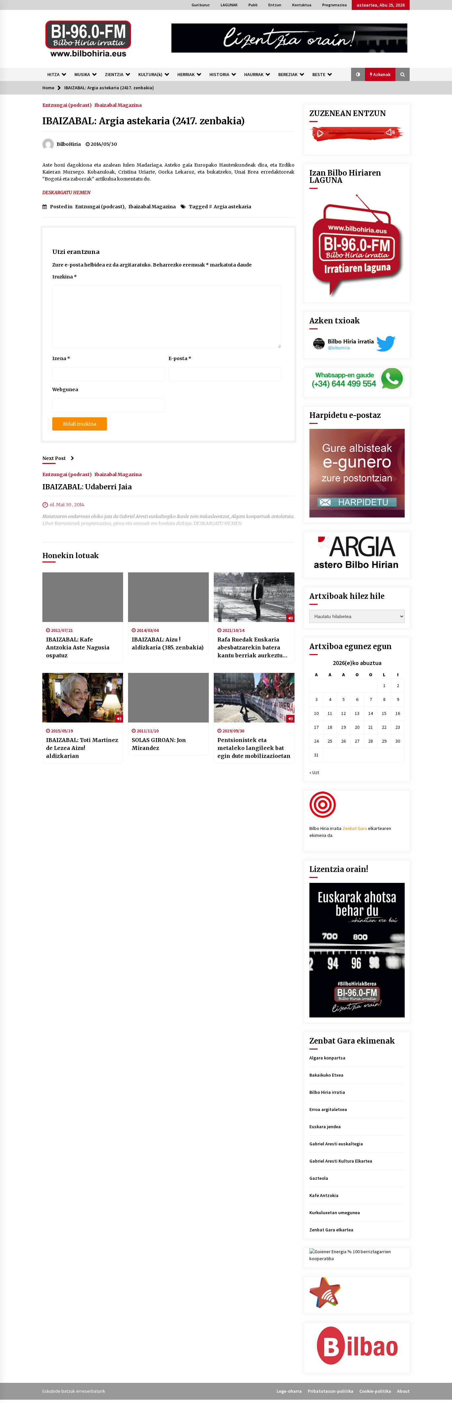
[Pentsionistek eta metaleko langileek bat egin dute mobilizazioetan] (254, 697)
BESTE (318, 74)
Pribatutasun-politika (330, 1391)
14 (370, 713)
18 (330, 727)
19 (343, 727)
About (403, 1391)
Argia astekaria (232, 207)
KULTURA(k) (150, 74)
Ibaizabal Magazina (118, 104)
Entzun (274, 4)
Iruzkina (64, 277)
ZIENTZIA (114, 74)
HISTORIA (219, 74)
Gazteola (318, 1178)
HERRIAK (186, 74)
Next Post (54, 458)
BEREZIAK (287, 74)
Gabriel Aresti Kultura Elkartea (340, 1161)
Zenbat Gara (354, 828)
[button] (358, 74)
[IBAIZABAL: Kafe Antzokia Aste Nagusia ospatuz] (82, 597)
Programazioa (334, 4)
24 (316, 741)
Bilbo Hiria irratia (327, 1092)
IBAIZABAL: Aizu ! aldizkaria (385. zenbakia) (167, 643)
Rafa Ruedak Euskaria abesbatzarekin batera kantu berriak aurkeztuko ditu (253, 647)
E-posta (179, 358)
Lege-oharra (289, 1391)
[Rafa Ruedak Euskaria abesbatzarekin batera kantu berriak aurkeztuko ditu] (254, 597)
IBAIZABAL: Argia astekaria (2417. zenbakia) (143, 121)
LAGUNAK (229, 4)
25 (330, 741)
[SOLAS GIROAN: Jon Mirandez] (168, 697)
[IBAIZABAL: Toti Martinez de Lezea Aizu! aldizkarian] (82, 697)
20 (357, 727)
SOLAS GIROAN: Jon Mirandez (159, 744)
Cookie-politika (375, 1391)
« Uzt (314, 772)
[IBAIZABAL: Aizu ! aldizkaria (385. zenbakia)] (168, 597)
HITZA (53, 74)
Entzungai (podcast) (67, 104)
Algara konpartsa (327, 1058)
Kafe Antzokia (324, 1195)
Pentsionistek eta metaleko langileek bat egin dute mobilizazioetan (254, 748)
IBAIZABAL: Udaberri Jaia (87, 486)
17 (316, 727)
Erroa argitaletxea (328, 1109)
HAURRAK (253, 74)
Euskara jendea (325, 1127)
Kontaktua (301, 4)
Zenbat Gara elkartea (331, 1230)
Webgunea (65, 389)
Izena (61, 358)
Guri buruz (201, 4)
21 (370, 727)
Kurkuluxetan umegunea (334, 1213)
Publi (253, 4)
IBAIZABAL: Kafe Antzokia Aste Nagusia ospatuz (78, 647)
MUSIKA (82, 74)
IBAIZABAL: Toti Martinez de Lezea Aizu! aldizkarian (82, 748)
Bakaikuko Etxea (326, 1075)
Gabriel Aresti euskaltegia (336, 1144)
